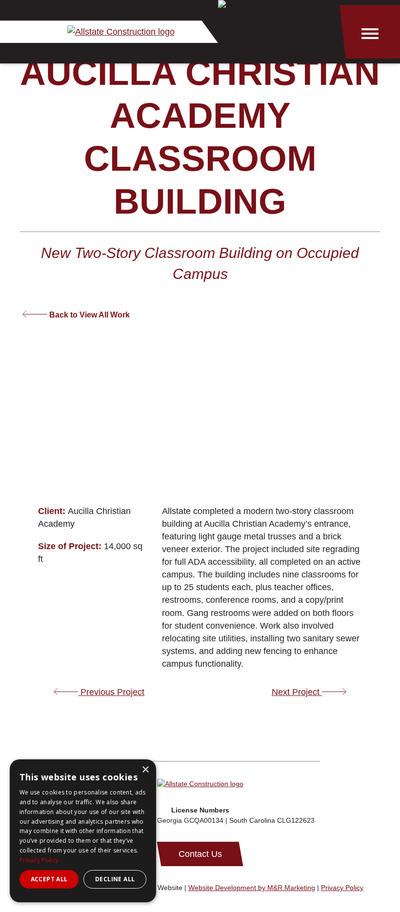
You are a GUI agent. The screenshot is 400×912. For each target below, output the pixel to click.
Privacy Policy (342, 888)
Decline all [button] (115, 879)
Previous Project (111, 692)
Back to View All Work (88, 315)
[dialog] (83, 830)
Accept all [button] (49, 879)
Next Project (297, 692)
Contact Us (200, 854)
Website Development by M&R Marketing (251, 888)
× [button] (145, 769)
